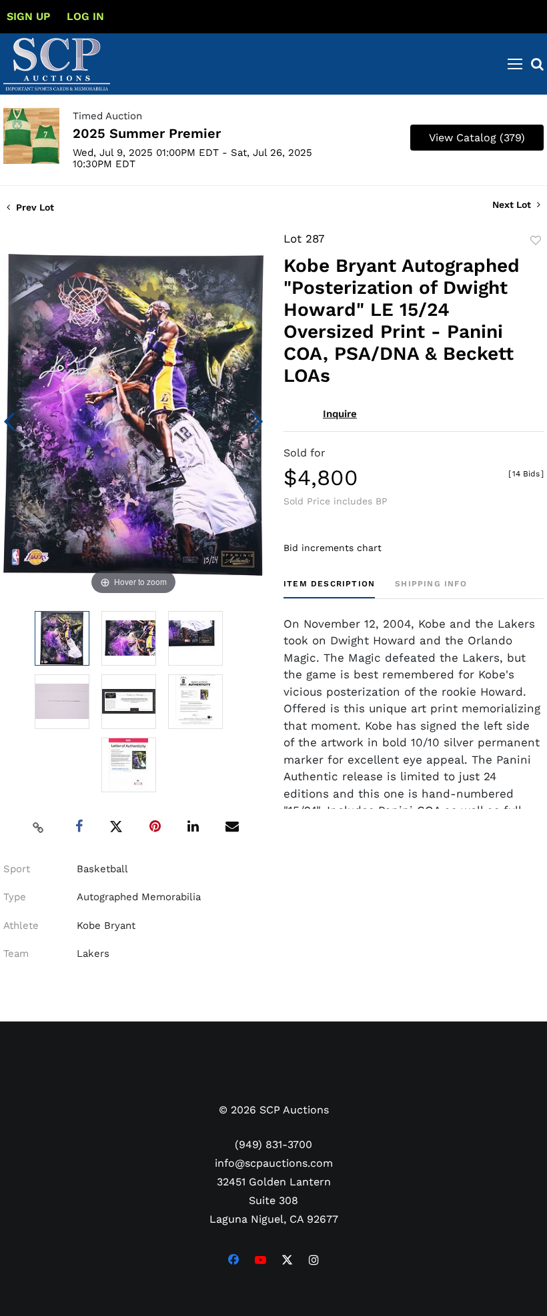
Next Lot (513, 204)
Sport (16, 869)
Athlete (21, 926)
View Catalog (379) (477, 137)
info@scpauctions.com (274, 1163)
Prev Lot (33, 207)
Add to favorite (536, 240)
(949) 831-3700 (273, 1144)
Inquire (340, 414)
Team (16, 954)
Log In (85, 16)
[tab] (329, 588)
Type (14, 897)
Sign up (28, 16)
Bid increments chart (333, 547)
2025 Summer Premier (147, 133)
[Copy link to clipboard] (39, 827)
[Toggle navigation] (515, 64)
